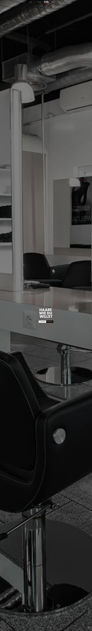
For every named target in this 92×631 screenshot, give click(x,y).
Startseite (46, 2)
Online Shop (50, 321)
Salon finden (42, 321)
